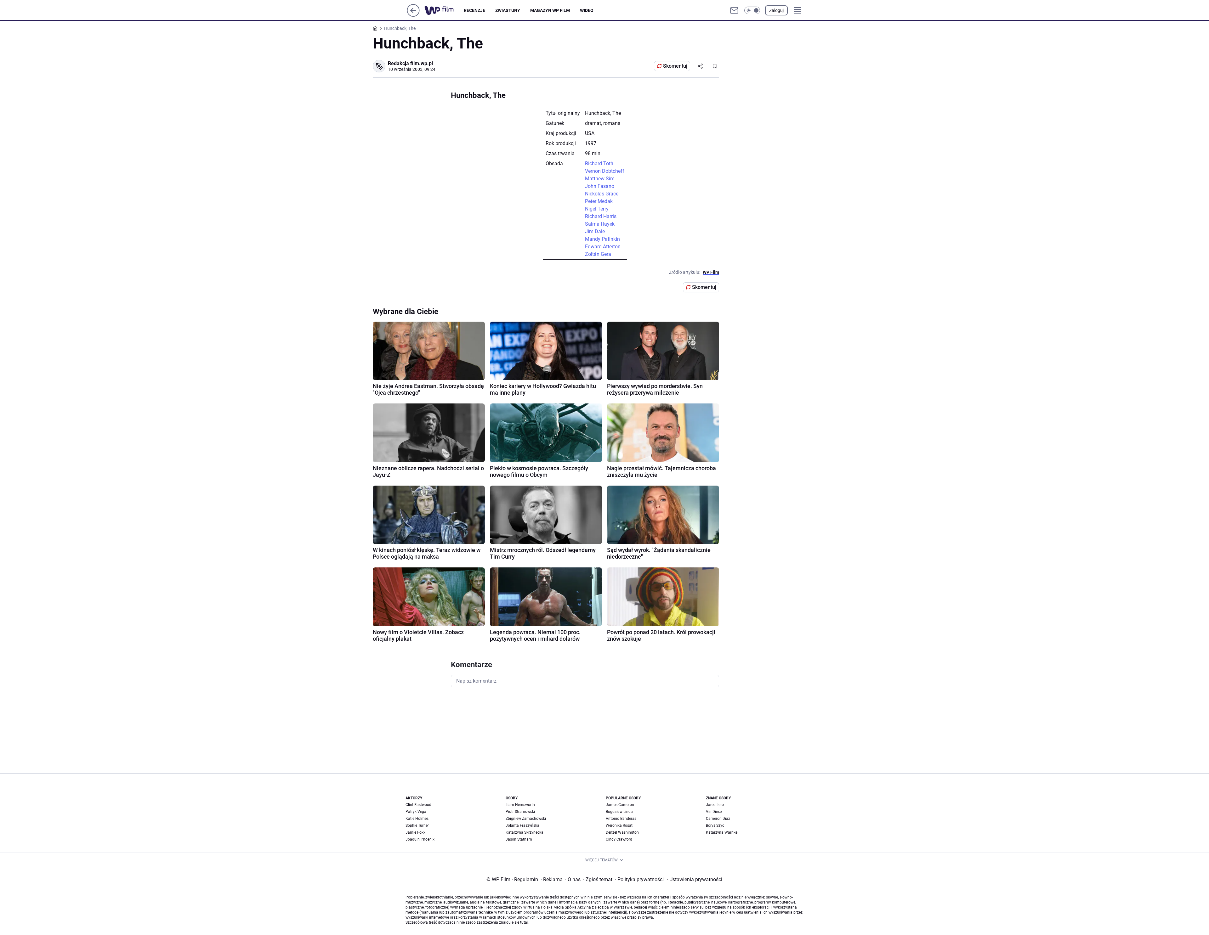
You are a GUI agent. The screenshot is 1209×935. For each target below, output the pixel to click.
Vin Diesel (714, 811)
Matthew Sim (600, 179)
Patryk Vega (416, 811)
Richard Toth (599, 163)
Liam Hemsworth (520, 805)
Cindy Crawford (619, 839)
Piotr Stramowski (520, 811)
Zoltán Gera (598, 254)
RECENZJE (474, 10)
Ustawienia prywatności (694, 879)
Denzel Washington (622, 832)
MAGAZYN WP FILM (550, 10)
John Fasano (599, 186)
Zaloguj (776, 10)
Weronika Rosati (619, 825)
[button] (752, 10)
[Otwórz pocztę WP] (734, 10)
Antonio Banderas (621, 818)
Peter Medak (599, 201)
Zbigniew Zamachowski (526, 818)
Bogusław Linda (619, 811)
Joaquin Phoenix (420, 839)
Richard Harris (600, 216)
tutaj (524, 922)
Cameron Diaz (718, 818)
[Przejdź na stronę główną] (413, 15)
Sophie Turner (417, 825)
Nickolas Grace (601, 194)
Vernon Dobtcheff (604, 171)
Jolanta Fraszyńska (522, 825)
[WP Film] (444, 10)
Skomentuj (675, 66)
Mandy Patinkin (602, 239)
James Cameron (620, 805)
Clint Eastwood (418, 805)
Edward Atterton (603, 247)
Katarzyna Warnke (721, 832)
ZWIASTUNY (507, 10)
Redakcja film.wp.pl (410, 63)
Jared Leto (715, 805)
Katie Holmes (417, 818)
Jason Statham (519, 839)
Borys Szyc (715, 825)
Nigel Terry (597, 209)
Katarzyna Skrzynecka (524, 832)
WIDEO (586, 10)
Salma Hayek (600, 224)
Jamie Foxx (415, 832)
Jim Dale (595, 231)
